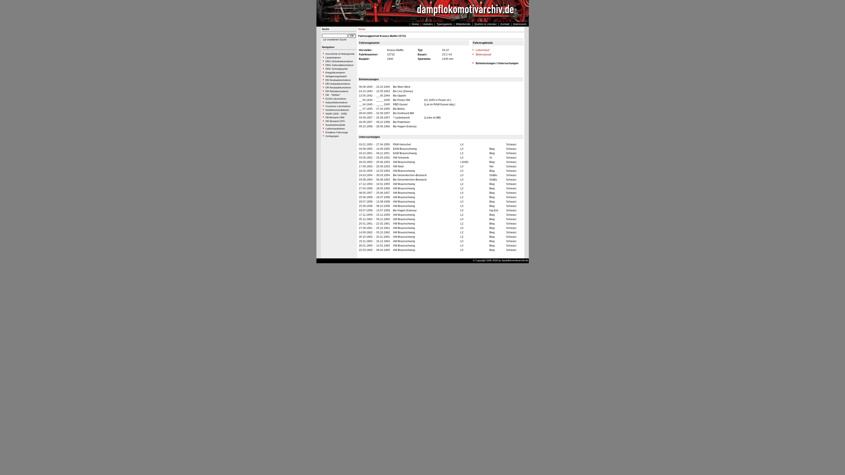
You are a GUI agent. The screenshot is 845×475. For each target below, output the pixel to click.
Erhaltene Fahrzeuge (336, 132)
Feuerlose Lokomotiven (338, 106)
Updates (428, 24)
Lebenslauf (482, 50)
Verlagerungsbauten (336, 76)
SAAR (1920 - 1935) (336, 113)
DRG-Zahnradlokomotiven (339, 65)
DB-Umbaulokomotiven (337, 83)
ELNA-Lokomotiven (335, 98)
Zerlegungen (332, 136)
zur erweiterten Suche (335, 39)
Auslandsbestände (335, 125)
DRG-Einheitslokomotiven (339, 61)
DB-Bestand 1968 (334, 117)
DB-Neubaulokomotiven (338, 80)
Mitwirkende (463, 24)
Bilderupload (483, 54)
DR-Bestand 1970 (335, 121)
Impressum (519, 24)
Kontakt (504, 24)
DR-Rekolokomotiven (336, 91)
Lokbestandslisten (335, 128)
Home (415, 24)
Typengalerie (444, 24)
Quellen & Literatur (485, 24)
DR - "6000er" (332, 95)
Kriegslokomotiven (335, 72)
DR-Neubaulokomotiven (338, 87)
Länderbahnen (333, 57)
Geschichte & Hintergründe (340, 54)
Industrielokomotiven (336, 102)
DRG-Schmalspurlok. (336, 69)
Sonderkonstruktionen (337, 110)
